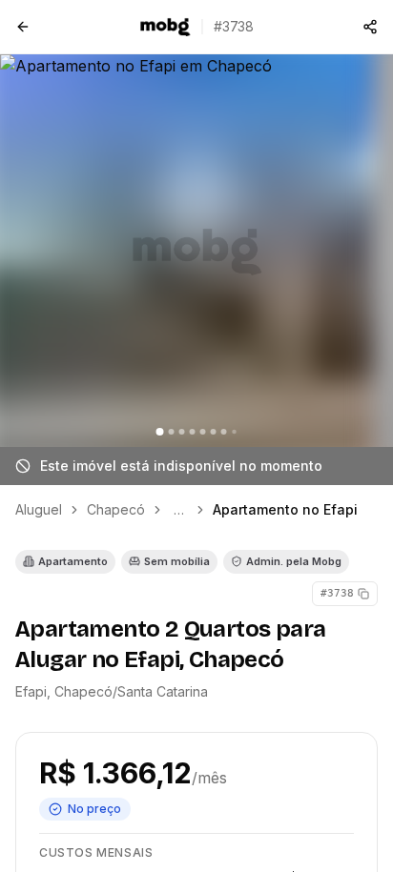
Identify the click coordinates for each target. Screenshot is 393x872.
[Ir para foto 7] (224, 432)
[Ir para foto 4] (193, 432)
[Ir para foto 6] (214, 432)
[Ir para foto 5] (203, 432)
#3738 (337, 593)
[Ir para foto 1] (160, 432)
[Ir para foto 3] (182, 432)
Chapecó (116, 509)
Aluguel (38, 509)
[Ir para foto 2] (172, 432)
